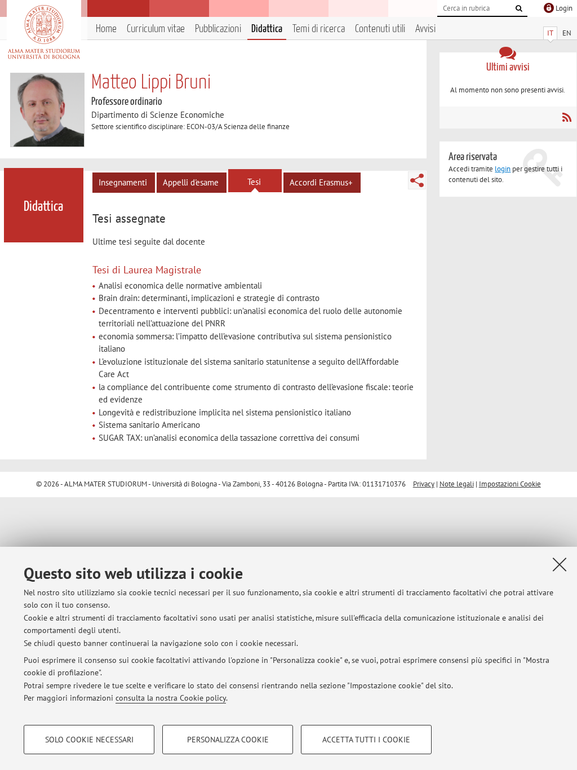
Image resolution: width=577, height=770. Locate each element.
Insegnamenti (123, 182)
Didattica (266, 29)
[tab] (130, 218)
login (503, 169)
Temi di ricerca (318, 29)
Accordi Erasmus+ (321, 182)
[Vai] (519, 8)
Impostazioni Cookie (510, 484)
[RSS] (566, 117)
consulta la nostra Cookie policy (171, 698)
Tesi (254, 181)
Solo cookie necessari (89, 739)
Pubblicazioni (218, 29)
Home (106, 29)
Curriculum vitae (156, 29)
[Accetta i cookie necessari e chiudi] (560, 564)
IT (550, 33)
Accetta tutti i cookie (366, 739)
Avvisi (425, 29)
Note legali (457, 484)
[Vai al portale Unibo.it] (43, 32)
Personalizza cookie (228, 739)
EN (566, 33)
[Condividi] (417, 180)
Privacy (423, 484)
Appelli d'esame (191, 182)
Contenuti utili (380, 29)
